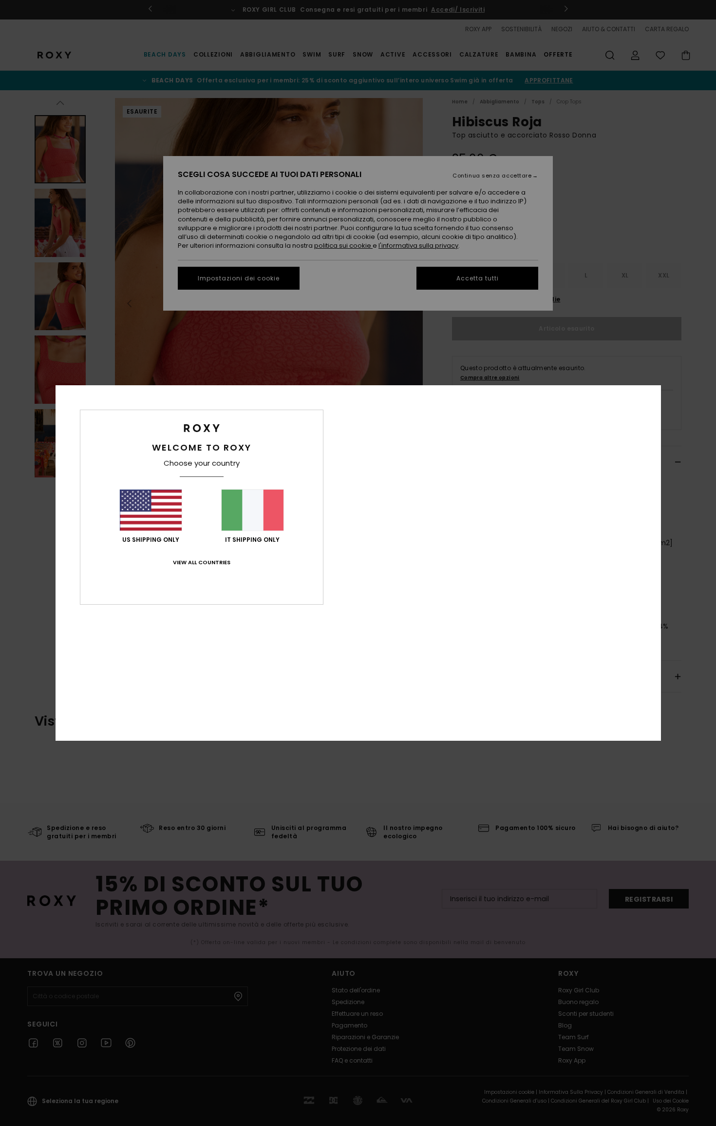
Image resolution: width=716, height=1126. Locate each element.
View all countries (201, 562)
